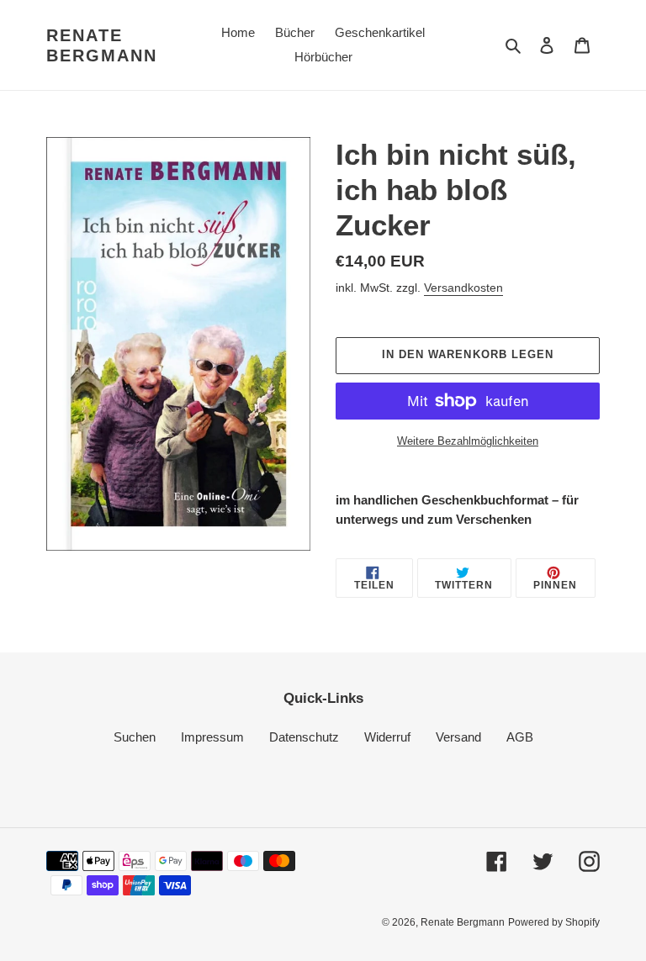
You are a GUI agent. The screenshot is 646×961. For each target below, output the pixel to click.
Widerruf (387, 737)
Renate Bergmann (101, 45)
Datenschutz (304, 737)
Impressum (212, 737)
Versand (458, 737)
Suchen (135, 737)
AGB (519, 737)
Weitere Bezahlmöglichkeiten (467, 441)
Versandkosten (463, 287)
